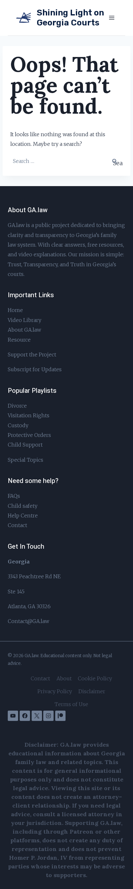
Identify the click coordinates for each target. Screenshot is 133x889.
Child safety (22, 506)
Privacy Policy (54, 691)
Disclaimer (91, 691)
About (64, 678)
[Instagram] (48, 716)
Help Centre (23, 515)
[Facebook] (25, 716)
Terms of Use (71, 704)
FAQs (14, 496)
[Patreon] (60, 716)
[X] (37, 716)
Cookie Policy (95, 678)
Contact (17, 525)
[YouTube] (13, 716)
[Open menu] (112, 18)
